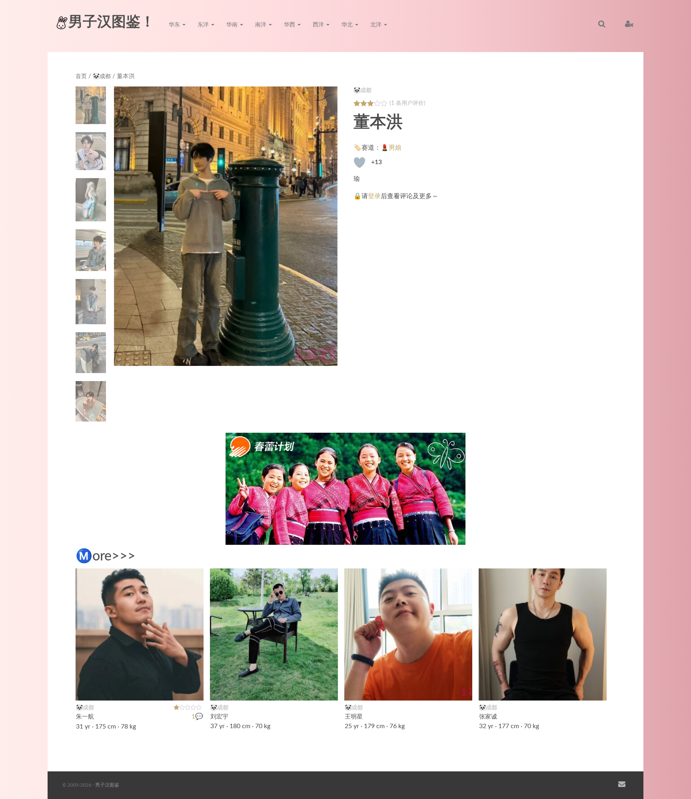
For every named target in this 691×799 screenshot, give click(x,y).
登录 (374, 196)
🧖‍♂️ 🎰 (591, 689)
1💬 (197, 717)
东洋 (204, 25)
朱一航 (85, 717)
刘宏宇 (219, 717)
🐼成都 (102, 76)
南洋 (261, 25)
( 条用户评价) (407, 103)
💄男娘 (391, 148)
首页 (81, 76)
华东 (175, 25)
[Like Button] (359, 163)
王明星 (354, 717)
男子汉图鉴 (107, 785)
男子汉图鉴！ (111, 22)
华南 (232, 25)
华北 (348, 25)
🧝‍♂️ (193, 689)
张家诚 (488, 717)
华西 (290, 25)
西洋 (319, 25)
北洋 (376, 25)
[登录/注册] (629, 24)
